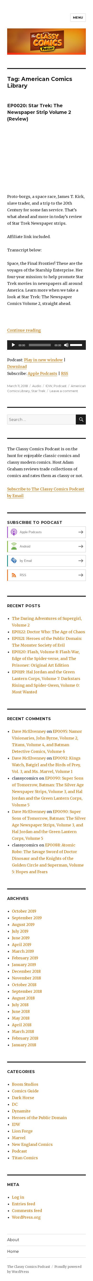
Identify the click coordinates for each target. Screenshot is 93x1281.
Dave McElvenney (29, 731)
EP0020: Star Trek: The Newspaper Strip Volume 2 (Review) (39, 112)
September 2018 (27, 991)
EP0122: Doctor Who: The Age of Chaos (48, 631)
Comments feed (27, 1210)
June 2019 (21, 938)
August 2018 (23, 998)
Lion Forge (22, 1131)
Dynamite (21, 1111)
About (13, 1240)
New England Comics (32, 1144)
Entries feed (23, 1203)
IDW (49, 386)
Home (13, 1251)
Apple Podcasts (42, 373)
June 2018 (21, 1011)
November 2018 (26, 978)
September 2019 (27, 917)
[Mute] (66, 345)
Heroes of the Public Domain (39, 1117)
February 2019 (25, 958)
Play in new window (43, 359)
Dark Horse (23, 1097)
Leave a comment (64, 391)
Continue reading (24, 330)
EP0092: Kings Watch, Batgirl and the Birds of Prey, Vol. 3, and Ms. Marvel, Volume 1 (46, 765)
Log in (18, 1197)
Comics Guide (25, 1091)
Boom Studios (25, 1084)
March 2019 (23, 951)
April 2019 (21, 944)
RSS (64, 373)
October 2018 (24, 984)
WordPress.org (26, 1217)
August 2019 (23, 924)
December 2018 (26, 971)
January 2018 (24, 1044)
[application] (46, 345)
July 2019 (20, 931)
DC (15, 1104)
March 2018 (23, 1031)
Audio (36, 386)
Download (17, 366)
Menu (78, 17)
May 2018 (21, 1018)
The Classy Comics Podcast (28, 1267)
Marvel (19, 1137)
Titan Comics (25, 1157)
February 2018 (25, 1038)
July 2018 (20, 1004)
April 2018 (21, 1024)
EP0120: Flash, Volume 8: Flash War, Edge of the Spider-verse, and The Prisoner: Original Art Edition (46, 658)
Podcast (60, 386)
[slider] (76, 344)
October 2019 (24, 911)
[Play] (13, 345)
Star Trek (38, 391)
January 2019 (24, 964)
